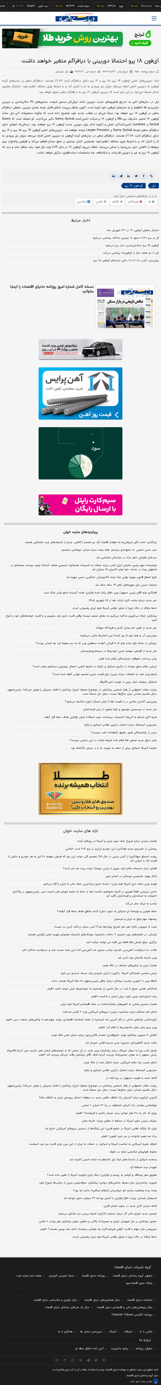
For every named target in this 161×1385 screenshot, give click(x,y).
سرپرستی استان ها (91, 1332)
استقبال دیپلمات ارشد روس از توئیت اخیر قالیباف (128, 682)
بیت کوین (29, 6)
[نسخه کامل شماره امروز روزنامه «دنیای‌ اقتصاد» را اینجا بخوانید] (125, 307)
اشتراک (113, 1332)
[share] (73, 1360)
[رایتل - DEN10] (80, 504)
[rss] (80, 1360)
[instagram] (104, 1360)
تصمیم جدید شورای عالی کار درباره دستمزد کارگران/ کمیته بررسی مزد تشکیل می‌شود (107, 1214)
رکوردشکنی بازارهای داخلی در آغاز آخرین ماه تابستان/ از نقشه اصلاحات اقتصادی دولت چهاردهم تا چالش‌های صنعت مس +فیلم (81, 1020)
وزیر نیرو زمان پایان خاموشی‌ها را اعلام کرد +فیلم (128, 1027)
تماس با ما (146, 1332)
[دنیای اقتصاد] (76, 19)
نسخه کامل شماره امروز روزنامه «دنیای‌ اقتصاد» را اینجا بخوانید (52, 289)
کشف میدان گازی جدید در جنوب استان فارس (130, 1206)
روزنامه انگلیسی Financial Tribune (132, 1315)
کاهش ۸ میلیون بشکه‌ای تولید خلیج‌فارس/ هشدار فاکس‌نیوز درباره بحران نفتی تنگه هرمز (104, 1035)
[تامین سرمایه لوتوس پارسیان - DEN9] (80, 453)
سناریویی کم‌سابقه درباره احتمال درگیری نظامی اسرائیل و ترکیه (120, 725)
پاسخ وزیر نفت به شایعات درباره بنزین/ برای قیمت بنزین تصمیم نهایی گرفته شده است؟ (104, 674)
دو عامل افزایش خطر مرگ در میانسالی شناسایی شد (126, 558)
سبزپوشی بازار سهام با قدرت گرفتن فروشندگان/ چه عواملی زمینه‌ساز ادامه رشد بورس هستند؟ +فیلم (98, 1229)
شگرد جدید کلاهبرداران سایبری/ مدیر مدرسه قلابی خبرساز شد (121, 1043)
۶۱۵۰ (144, 72)
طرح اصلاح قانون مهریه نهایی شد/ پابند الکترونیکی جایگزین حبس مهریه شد (111, 577)
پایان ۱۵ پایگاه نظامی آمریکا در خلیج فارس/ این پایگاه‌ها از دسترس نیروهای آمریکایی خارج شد (101, 1129)
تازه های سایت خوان (80, 831)
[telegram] (121, 176)
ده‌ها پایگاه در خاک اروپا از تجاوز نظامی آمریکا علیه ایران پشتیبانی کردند (114, 608)
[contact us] (65, 1360)
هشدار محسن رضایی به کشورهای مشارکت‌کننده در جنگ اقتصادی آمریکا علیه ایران (109, 1004)
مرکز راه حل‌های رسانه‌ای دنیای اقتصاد (67, 1307)
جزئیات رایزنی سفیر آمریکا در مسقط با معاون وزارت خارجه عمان (119, 1121)
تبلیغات (128, 1332)
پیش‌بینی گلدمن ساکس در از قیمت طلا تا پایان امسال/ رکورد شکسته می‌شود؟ (111, 702)
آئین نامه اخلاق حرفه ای (89, 1349)
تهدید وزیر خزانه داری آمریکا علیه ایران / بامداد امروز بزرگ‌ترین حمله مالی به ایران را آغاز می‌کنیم (100, 884)
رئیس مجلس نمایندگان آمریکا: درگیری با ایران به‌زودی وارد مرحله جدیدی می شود (108, 973)
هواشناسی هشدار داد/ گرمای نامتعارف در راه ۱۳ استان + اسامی (119, 1105)
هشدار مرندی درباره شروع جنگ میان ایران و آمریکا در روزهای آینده (117, 841)
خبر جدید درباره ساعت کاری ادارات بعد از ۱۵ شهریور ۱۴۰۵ (123, 600)
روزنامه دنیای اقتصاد (93, 1276)
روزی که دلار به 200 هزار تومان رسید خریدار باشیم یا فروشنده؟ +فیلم (116, 1113)
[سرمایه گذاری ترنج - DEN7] (80, 38)
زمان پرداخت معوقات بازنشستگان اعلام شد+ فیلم (128, 659)
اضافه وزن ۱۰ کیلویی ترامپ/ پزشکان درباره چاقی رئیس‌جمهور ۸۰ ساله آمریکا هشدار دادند (104, 981)
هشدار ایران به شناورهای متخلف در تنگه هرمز (130, 965)
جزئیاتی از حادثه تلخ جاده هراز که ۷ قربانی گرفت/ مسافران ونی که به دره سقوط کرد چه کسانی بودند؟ (96, 643)
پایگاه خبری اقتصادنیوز (139, 1283)
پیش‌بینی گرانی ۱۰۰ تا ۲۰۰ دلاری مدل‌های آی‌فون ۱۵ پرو (126, 260)
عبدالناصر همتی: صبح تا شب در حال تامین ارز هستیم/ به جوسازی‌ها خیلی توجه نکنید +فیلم (102, 989)
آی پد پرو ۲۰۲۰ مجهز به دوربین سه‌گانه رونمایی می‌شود (125, 238)
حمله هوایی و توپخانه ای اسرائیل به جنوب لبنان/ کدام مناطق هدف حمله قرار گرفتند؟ (107, 911)
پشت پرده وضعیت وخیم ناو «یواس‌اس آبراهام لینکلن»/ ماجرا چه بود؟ (115, 1190)
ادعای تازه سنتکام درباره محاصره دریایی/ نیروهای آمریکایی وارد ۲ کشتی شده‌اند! (110, 1012)
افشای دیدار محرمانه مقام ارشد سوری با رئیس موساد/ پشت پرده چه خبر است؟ (110, 868)
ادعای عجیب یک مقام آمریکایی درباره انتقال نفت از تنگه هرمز (120, 1062)
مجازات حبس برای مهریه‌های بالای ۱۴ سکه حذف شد (126, 585)
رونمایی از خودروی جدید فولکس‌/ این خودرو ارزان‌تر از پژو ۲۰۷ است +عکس (111, 849)
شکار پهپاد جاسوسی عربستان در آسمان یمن (131, 876)
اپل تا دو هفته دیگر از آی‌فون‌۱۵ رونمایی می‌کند (131, 253)
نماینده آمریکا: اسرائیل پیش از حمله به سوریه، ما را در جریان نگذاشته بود (114, 748)
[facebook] (143, 176)
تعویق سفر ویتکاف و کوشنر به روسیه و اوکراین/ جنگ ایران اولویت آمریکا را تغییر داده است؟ (102, 1175)
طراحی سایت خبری (144, 1381)
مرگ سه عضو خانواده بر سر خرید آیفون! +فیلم (129, 1136)
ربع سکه (146, 6)
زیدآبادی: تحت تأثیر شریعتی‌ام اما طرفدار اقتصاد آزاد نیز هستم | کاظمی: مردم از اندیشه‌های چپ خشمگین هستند (91, 542)
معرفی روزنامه (144, 1349)
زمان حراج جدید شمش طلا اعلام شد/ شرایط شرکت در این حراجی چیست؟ (113, 740)
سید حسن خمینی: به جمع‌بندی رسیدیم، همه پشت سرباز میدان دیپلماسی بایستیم (109, 550)
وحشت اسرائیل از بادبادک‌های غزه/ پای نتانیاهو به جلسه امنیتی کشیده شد (113, 1160)
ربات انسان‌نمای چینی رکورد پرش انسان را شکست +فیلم (124, 996)
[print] (113, 176)
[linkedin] (128, 176)
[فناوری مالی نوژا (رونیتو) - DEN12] (80, 789)
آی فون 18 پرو (134, 186)
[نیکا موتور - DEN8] (80, 349)
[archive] (57, 1360)
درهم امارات (70, 6)
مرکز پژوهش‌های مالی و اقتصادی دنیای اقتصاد (124, 1307)
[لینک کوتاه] (151, 176)
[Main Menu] (154, 18)
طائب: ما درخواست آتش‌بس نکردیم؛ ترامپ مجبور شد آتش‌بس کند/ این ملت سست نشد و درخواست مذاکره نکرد (89, 950)
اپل (154, 186)
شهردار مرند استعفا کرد (143, 1167)
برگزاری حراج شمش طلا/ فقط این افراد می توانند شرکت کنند (121, 942)
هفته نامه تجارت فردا (29, 1276)
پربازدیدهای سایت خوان (80, 532)
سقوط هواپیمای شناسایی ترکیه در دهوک (133, 1152)
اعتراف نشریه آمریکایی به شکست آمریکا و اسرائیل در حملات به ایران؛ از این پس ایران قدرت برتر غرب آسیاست (93, 1144)
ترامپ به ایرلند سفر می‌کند (141, 904)
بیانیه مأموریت (119, 1349)
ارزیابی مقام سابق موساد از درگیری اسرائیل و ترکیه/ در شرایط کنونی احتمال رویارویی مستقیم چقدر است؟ (94, 666)
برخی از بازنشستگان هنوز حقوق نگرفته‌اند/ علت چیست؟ (124, 733)
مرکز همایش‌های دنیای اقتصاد (102, 1300)
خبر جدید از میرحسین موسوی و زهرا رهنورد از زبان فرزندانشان (120, 709)
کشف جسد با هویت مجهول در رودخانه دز (131, 1078)
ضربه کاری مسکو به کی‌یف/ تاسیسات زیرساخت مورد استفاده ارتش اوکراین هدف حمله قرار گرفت (100, 717)
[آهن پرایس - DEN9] (80, 393)
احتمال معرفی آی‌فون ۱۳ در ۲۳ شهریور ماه (133, 230)
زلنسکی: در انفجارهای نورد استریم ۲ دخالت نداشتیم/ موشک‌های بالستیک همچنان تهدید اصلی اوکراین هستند (92, 935)
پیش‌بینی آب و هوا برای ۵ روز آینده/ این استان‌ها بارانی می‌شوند (118, 636)
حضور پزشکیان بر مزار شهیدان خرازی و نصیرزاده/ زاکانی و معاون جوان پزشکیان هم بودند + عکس (98, 1221)
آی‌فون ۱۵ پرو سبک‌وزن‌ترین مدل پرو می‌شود (132, 245)
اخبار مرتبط (80, 220)
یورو (108, 6)
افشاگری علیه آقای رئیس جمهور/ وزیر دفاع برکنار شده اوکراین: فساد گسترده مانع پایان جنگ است (100, 593)
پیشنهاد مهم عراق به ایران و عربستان (135, 919)
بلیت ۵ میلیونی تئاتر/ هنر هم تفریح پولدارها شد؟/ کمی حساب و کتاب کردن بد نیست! (105, 927)
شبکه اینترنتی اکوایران (61, 1276)
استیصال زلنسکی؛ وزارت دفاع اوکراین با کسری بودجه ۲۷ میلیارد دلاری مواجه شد (110, 1198)
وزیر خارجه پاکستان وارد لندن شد (137, 958)
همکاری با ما (65, 1332)
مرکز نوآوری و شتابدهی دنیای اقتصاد (55, 1300)
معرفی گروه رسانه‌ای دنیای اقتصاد (132, 1276)
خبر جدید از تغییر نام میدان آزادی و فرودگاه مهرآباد (126, 628)
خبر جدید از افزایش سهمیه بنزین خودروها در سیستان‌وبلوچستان (118, 651)
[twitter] (136, 176)
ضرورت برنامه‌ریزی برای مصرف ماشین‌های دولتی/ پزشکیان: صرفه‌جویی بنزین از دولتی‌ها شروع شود (98, 1183)
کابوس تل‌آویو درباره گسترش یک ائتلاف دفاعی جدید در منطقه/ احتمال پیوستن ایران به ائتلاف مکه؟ (98, 1098)
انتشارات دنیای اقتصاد (139, 1300)
